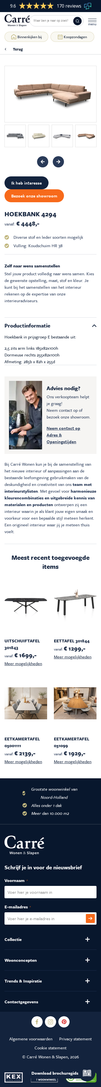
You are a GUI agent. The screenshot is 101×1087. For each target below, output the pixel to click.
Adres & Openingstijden (61, 438)
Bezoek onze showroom (34, 196)
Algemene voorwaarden (30, 1039)
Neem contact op (63, 428)
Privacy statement (75, 1039)
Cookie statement (50, 1048)
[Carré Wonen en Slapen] (17, 20)
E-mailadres (23, 907)
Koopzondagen (75, 37)
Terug (18, 49)
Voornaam (22, 880)
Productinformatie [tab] (27, 325)
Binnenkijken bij (29, 37)
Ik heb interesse (26, 183)
